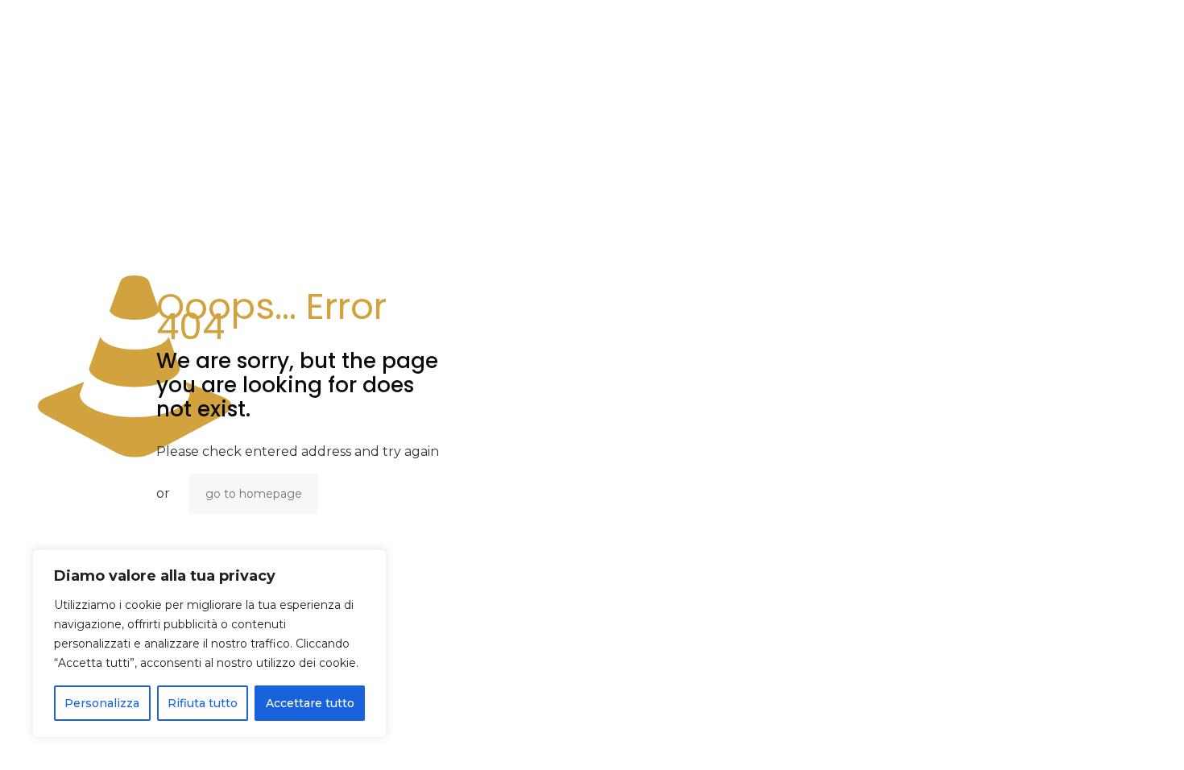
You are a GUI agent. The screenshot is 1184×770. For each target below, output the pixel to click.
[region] (209, 643)
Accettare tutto (310, 703)
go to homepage (253, 493)
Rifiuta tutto (203, 703)
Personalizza (101, 703)
